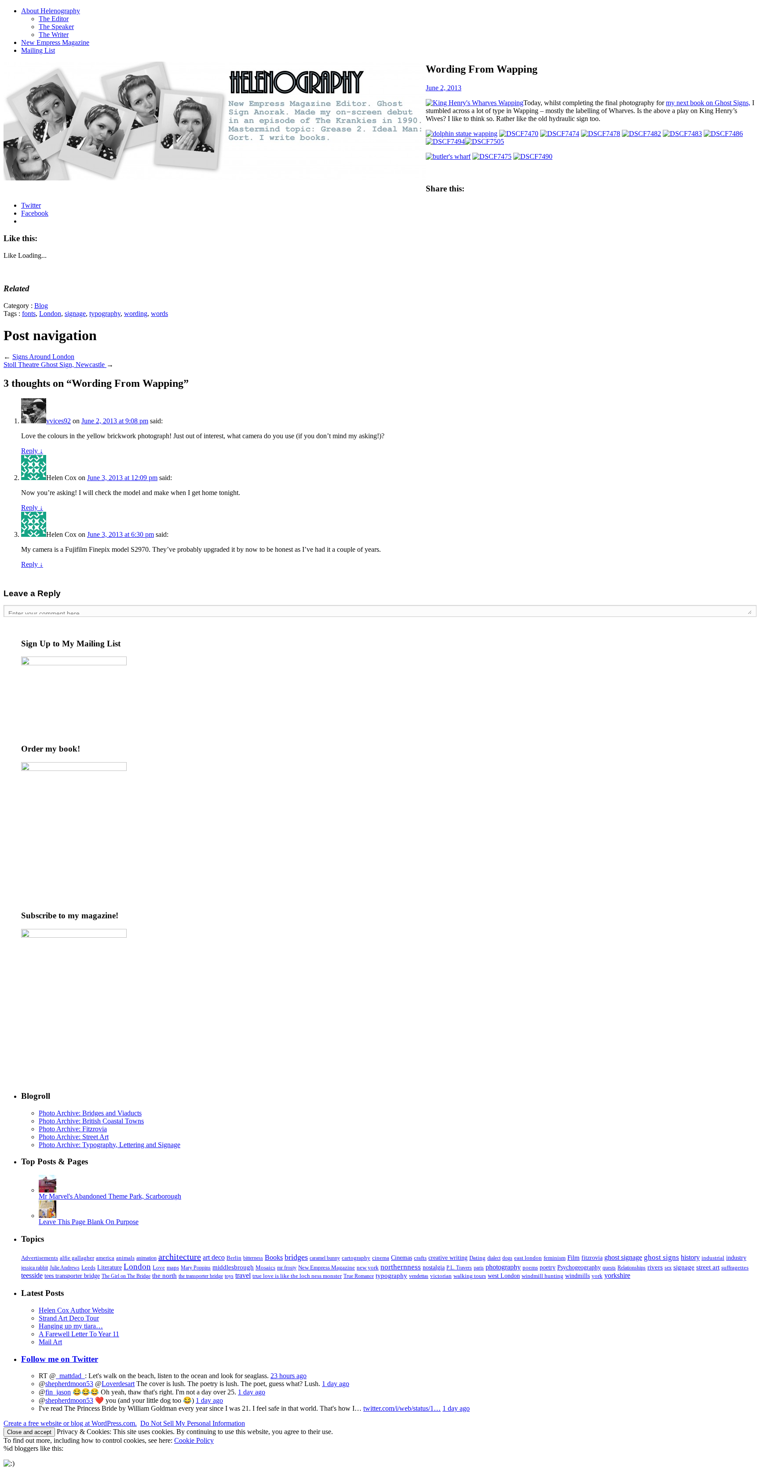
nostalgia (434, 1267)
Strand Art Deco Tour (69, 1318)
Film (573, 1257)
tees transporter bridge (72, 1276)
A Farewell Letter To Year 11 (79, 1334)
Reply (32, 451)
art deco (214, 1258)
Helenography (215, 121)
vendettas (418, 1276)
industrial (713, 1258)
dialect (494, 1258)
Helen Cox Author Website (76, 1310)
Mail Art (50, 1342)
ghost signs (661, 1257)
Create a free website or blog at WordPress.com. (70, 1423)
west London (504, 1275)
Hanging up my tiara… (71, 1326)
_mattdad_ (70, 1375)
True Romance (358, 1276)
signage (75, 313)
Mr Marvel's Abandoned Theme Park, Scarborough (110, 1196)
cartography (356, 1258)
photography (503, 1267)
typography (105, 313)
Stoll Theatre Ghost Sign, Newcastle (55, 364)
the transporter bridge (201, 1276)
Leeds (88, 1267)
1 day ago (335, 1383)
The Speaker (56, 26)
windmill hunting (542, 1276)
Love (159, 1267)
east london (528, 1258)
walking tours (469, 1276)
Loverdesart (118, 1383)
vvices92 (58, 421)
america (105, 1258)
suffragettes (735, 1267)
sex (668, 1268)
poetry (547, 1267)
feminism (555, 1258)
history (690, 1257)
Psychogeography (579, 1267)
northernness (400, 1267)
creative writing (448, 1258)
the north (164, 1275)
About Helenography (50, 11)
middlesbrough (233, 1267)
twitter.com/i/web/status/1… (402, 1408)
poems (530, 1267)
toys (229, 1276)
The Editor (54, 18)
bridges (296, 1257)
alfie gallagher (77, 1258)
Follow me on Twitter (59, 1359)
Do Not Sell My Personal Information (192, 1423)
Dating (477, 1258)
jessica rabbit (34, 1268)
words (159, 313)
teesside (32, 1276)
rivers (655, 1267)
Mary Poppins (196, 1268)
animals (125, 1258)
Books (274, 1257)
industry (736, 1258)
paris (479, 1268)
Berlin (234, 1258)
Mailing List (38, 50)
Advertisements (39, 1258)
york (597, 1276)
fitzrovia (592, 1257)
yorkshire (617, 1275)
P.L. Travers (459, 1268)
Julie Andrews (65, 1268)
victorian (441, 1276)
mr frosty (286, 1268)
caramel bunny (325, 1258)
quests (609, 1268)
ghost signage (623, 1258)
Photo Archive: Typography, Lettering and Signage (109, 1144)
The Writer (54, 34)
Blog (41, 305)
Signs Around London (43, 356)
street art (708, 1267)
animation (146, 1258)
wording (135, 313)
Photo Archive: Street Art (74, 1137)
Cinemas (401, 1258)
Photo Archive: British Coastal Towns (91, 1121)
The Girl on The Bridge (126, 1276)
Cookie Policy (194, 1440)
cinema (380, 1258)
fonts (29, 313)
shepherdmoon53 (69, 1383)
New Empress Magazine (55, 42)
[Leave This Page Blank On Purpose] (47, 1215)
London (50, 313)
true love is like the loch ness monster (297, 1276)
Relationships (632, 1268)
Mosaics (265, 1267)
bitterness (253, 1258)
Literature (109, 1267)
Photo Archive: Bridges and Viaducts (90, 1113)
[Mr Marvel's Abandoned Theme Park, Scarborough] (47, 1190)
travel (243, 1275)
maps (173, 1267)
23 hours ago (288, 1375)
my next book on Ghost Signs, (708, 102)
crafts (420, 1258)
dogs (507, 1258)
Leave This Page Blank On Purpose (89, 1221)
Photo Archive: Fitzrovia (73, 1129)
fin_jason (58, 1392)
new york (368, 1267)
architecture (179, 1257)
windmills (577, 1276)
